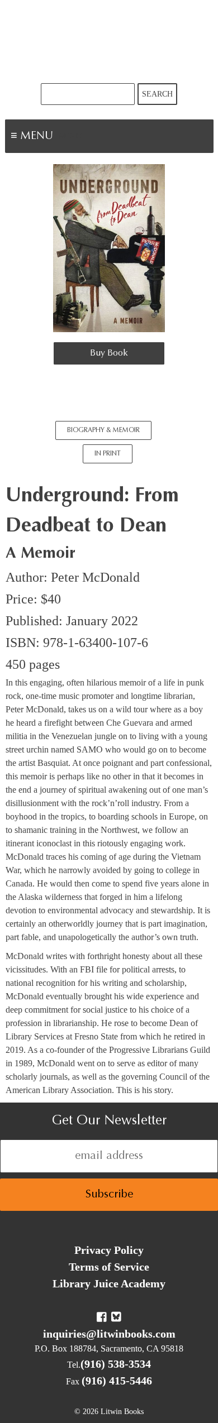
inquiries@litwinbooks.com (109, 1334)
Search (157, 94)
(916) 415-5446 (117, 1380)
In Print (107, 454)
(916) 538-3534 (115, 1364)
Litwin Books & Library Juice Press (109, 41)
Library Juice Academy (109, 1283)
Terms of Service (109, 1267)
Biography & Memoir (103, 430)
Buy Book (109, 353)
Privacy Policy (109, 1250)
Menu (70, 137)
